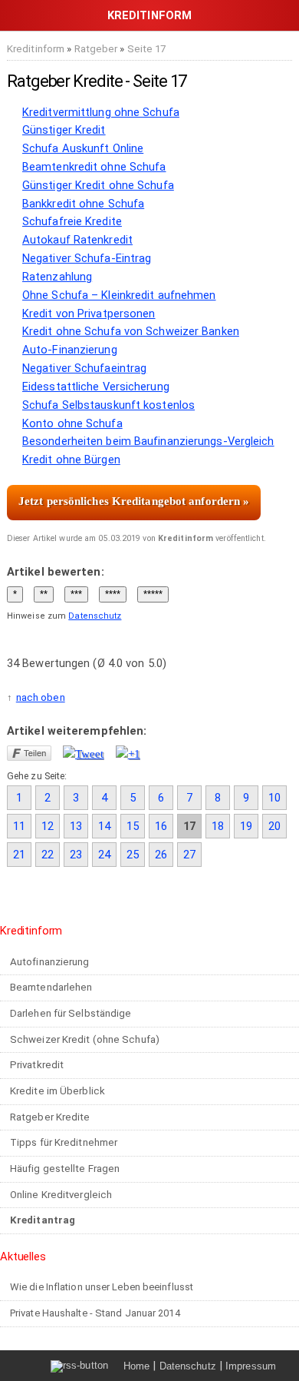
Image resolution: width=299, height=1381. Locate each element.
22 (47, 854)
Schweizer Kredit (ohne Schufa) (84, 1039)
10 (274, 798)
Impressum (250, 1366)
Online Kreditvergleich (61, 1194)
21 (19, 854)
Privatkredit (37, 1065)
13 (76, 826)
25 (133, 854)
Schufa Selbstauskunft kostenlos (108, 405)
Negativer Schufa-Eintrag (86, 258)
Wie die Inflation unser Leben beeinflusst (101, 1287)
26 (161, 854)
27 (189, 854)
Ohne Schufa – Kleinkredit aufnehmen (119, 295)
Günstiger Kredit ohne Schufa (98, 185)
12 (47, 826)
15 (133, 826)
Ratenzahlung (57, 277)
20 (274, 826)
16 (161, 826)
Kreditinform (35, 49)
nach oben (40, 697)
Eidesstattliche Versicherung (95, 386)
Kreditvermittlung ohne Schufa (100, 112)
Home (136, 1366)
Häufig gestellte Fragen (65, 1168)
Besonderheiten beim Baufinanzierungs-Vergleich (148, 441)
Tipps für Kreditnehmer (63, 1142)
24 (104, 854)
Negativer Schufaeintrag (84, 368)
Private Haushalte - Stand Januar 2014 (95, 1313)
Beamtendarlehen (51, 987)
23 (76, 854)
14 (104, 826)
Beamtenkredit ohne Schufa (94, 167)
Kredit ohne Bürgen (71, 459)
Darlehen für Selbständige (71, 1013)
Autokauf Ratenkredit (77, 240)
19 (246, 826)
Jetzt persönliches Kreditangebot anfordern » (133, 501)
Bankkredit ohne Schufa (83, 204)
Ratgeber (96, 49)
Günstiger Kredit (64, 130)
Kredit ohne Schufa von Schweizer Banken (130, 331)
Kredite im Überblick (57, 1091)
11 (19, 826)
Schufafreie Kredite (72, 221)
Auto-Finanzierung (69, 350)
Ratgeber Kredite (50, 1117)
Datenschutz (94, 616)
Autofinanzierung (50, 962)
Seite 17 (146, 49)
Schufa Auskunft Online (82, 148)
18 (218, 826)
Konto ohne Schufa (72, 423)
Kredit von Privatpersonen (89, 313)
